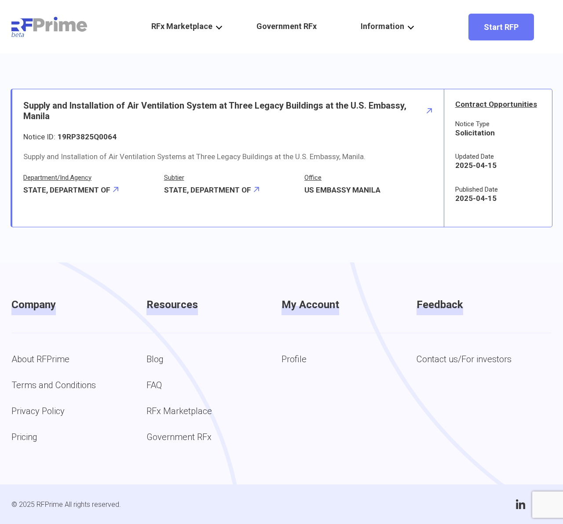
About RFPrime (40, 359)
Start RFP (501, 27)
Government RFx (286, 26)
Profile (294, 359)
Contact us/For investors (464, 359)
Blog (155, 359)
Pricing (24, 437)
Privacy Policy (38, 411)
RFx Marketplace (179, 411)
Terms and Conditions (53, 385)
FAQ (154, 385)
